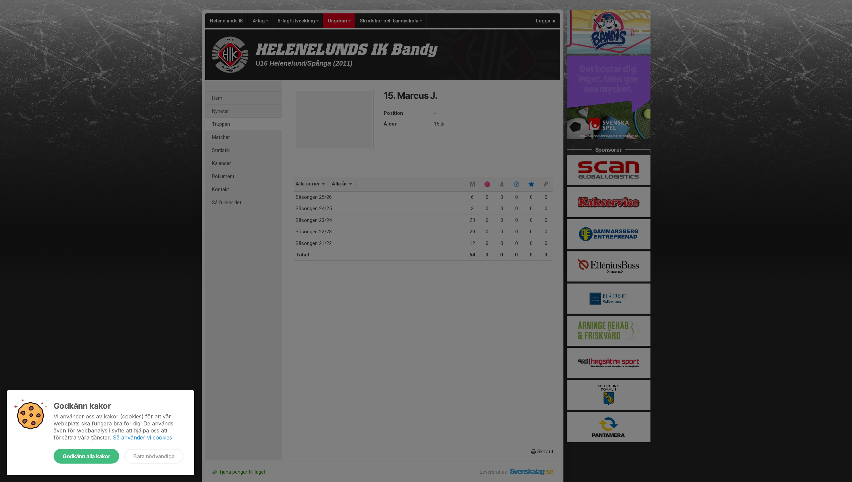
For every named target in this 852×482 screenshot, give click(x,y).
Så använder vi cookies (142, 437)
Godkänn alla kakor (86, 456)
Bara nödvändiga (153, 456)
